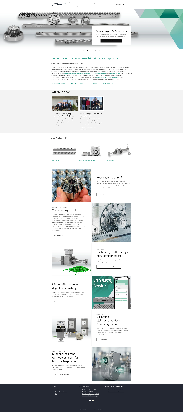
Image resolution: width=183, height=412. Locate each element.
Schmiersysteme (103, 339)
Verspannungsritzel (59, 235)
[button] (71, 2)
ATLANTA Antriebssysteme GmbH (89, 409)
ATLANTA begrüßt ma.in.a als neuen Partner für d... (91, 115)
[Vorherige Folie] (83, 50)
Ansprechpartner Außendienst (116, 392)
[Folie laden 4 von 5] (94, 50)
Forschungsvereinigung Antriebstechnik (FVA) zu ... (64, 115)
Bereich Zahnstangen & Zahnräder (111, 40)
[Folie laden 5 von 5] (96, 50)
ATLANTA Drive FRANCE (87, 392)
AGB (56, 394)
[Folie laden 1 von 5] (87, 50)
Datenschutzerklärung (61, 392)
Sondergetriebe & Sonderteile (61, 374)
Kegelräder (101, 194)
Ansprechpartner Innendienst (115, 389)
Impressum (58, 389)
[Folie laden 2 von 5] (89, 50)
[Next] (129, 153)
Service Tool (57, 301)
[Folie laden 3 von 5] (91, 50)
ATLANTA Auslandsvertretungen (90, 396)
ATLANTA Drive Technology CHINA (90, 394)
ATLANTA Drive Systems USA (89, 389)
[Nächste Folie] (99, 50)
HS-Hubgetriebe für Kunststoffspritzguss (109, 267)
